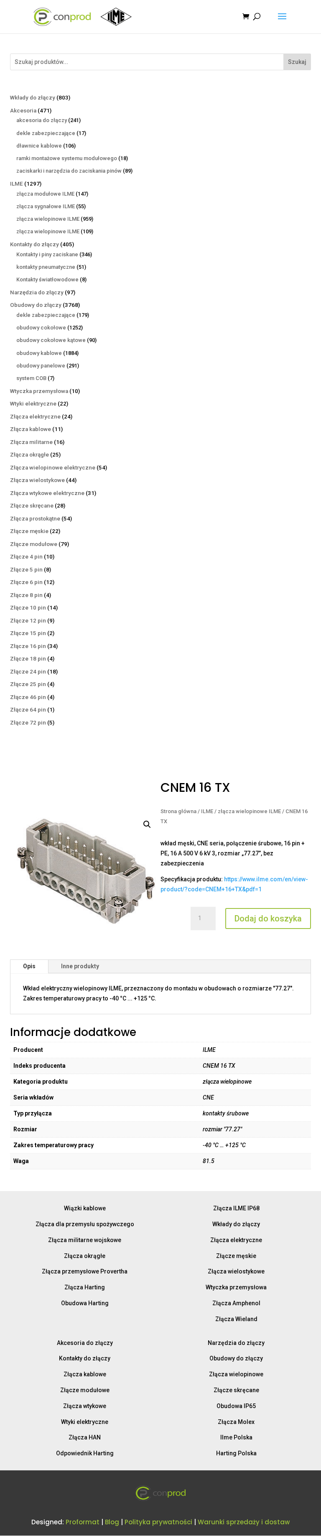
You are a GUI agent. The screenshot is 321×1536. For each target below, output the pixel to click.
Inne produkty (80, 966)
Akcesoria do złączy (85, 1343)
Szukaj (297, 62)
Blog (112, 1522)
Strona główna (178, 811)
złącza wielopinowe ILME (249, 811)
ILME (207, 811)
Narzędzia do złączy (236, 1343)
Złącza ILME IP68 (236, 1208)
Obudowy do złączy (236, 1358)
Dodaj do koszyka (268, 918)
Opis (29, 966)
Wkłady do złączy (236, 1224)
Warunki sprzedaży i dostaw (244, 1522)
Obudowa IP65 (236, 1406)
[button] (147, 824)
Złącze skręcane (236, 1390)
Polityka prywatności (158, 1522)
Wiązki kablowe (85, 1208)
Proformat (82, 1522)
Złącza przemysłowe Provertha (84, 1271)
